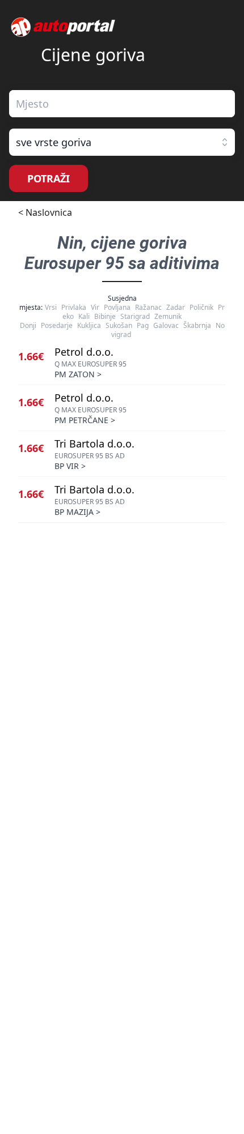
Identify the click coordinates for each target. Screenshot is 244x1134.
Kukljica (89, 325)
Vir (95, 307)
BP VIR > (70, 466)
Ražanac (148, 307)
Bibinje (105, 316)
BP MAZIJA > (77, 511)
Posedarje (57, 325)
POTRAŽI (48, 178)
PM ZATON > (78, 374)
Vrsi (51, 307)
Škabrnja (197, 325)
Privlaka (73, 307)
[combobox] (122, 103)
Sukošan (119, 325)
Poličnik (201, 307)
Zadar (175, 307)
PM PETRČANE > (84, 420)
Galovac (166, 325)
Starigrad (135, 316)
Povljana (117, 307)
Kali (84, 316)
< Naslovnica (45, 212)
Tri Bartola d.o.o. (94, 443)
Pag (143, 325)
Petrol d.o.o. (83, 352)
